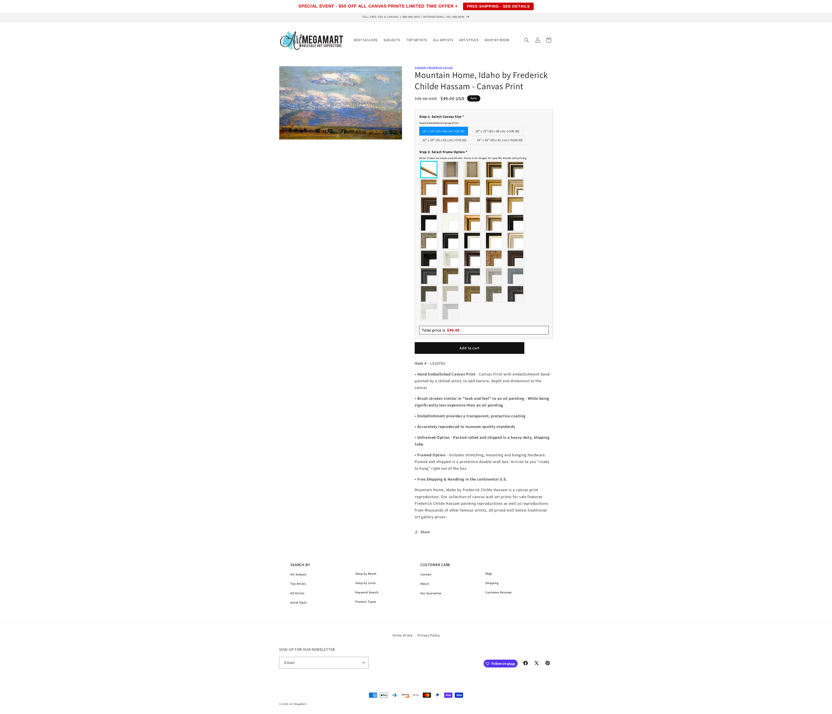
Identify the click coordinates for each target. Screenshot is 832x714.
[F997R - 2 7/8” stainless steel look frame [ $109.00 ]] (429, 311)
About (424, 584)
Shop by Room (365, 574)
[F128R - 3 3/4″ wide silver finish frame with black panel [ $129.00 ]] (515, 169)
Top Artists (298, 584)
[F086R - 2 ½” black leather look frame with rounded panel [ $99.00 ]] (429, 276)
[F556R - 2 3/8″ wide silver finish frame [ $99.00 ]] (429, 240)
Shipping (492, 583)
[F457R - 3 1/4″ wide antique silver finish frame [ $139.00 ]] (494, 223)
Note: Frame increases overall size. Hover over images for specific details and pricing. (473, 157)
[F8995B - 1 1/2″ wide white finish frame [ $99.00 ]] (450, 223)
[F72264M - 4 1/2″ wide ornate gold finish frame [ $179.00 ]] (494, 258)
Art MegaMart (298, 704)
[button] (526, 40)
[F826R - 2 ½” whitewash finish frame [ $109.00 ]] (450, 294)
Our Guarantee (430, 593)
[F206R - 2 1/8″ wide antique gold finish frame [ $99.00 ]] (450, 205)
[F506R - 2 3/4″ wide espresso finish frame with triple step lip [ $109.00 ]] (515, 223)
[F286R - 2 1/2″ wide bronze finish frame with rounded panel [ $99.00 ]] (494, 205)
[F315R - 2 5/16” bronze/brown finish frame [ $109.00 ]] (515, 258)
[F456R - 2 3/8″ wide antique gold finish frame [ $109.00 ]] (429, 187)
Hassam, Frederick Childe (434, 67)
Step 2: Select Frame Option (473, 154)
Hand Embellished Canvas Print (439, 122)
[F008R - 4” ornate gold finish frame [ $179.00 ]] (472, 294)
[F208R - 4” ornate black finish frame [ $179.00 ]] (515, 294)
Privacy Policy (429, 635)
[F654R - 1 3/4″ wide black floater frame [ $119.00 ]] (429, 258)
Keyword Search (367, 592)
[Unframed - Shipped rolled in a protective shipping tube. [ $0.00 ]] (429, 169)
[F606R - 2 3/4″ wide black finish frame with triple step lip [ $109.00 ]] (450, 240)
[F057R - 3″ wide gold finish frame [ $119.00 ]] (494, 187)
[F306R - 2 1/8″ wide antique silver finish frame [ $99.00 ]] (472, 205)
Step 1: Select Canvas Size (441, 119)
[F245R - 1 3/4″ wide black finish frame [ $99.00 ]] (429, 223)
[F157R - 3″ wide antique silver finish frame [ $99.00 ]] (515, 187)
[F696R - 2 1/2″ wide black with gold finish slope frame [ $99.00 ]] (494, 240)
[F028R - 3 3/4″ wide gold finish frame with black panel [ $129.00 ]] (494, 169)
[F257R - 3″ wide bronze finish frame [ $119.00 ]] (472, 187)
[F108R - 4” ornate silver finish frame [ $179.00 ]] (494, 294)
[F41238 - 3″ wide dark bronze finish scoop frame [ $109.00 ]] (472, 258)
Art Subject (298, 574)
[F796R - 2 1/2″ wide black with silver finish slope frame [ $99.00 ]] (472, 240)
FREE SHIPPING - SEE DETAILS (498, 6)
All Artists (297, 593)
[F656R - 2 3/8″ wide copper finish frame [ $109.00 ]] (450, 187)
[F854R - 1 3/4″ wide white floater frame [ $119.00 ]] (450, 258)
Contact (426, 574)
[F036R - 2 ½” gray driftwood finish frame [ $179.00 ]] (515, 276)
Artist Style (298, 602)
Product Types (365, 602)
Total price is (441, 330)
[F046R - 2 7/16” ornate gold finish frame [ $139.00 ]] (450, 276)
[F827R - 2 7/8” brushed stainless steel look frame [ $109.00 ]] (450, 311)
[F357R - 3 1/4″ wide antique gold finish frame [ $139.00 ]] (472, 223)
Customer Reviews (498, 592)
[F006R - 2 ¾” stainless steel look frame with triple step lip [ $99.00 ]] (494, 276)
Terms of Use (402, 635)
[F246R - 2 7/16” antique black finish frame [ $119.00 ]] (472, 276)
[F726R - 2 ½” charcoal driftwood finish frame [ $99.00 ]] (429, 294)
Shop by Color (365, 583)
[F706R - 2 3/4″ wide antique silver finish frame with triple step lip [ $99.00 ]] (515, 240)
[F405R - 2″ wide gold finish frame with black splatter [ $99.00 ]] (515, 205)
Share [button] (425, 532)
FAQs (488, 574)
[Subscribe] (363, 663)
